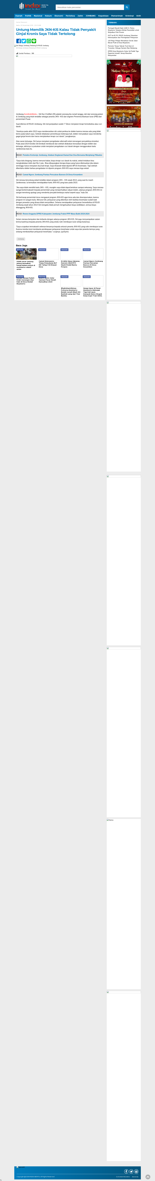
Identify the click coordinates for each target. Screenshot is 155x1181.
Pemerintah (117, 16)
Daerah (18, 16)
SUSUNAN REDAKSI (123, 1177)
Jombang (21, 239)
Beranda (135, 1177)
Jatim (80, 16)
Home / (18, 22)
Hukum (48, 16)
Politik (28, 16)
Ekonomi (59, 16)
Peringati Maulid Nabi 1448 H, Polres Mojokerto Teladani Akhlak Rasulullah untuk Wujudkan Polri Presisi (123, 30)
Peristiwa (70, 16)
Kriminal (129, 16)
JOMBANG (91, 16)
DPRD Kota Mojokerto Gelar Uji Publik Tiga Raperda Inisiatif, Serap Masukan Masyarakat (123, 53)
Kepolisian (103, 16)
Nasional (38, 16)
